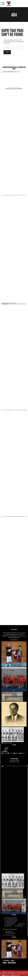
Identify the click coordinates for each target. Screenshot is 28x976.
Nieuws (12, 960)
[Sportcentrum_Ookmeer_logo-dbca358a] (14, 356)
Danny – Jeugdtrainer (9, 963)
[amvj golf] (11, 80)
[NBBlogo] (14, 141)
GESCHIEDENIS (14, 640)
